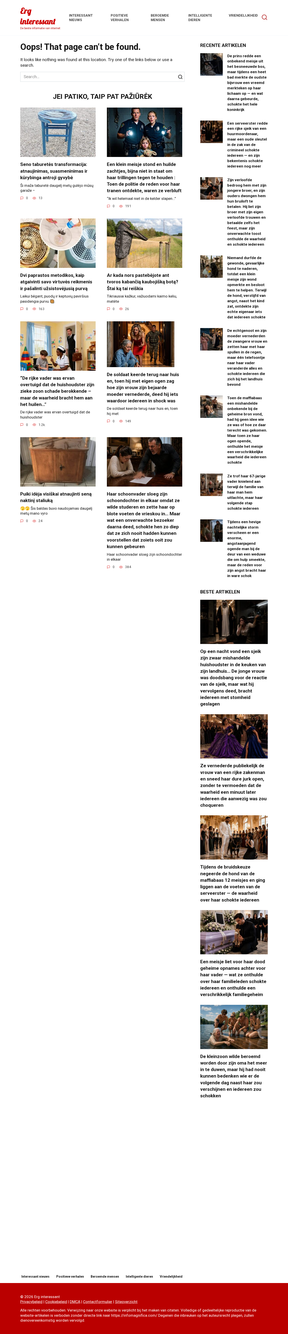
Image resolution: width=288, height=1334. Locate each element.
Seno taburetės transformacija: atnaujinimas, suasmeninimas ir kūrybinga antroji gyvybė (54, 171)
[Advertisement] (234, 1186)
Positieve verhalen (70, 1276)
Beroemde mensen (105, 1276)
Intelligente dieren (139, 1276)
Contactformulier (97, 1301)
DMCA (75, 1301)
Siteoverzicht (126, 1301)
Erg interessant (38, 16)
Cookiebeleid (56, 1301)
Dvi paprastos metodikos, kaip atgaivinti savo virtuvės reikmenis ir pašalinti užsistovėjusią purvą (56, 282)
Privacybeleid (31, 1301)
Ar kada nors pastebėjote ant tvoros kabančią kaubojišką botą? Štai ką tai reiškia (142, 282)
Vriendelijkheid (243, 15)
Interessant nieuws (35, 1276)
